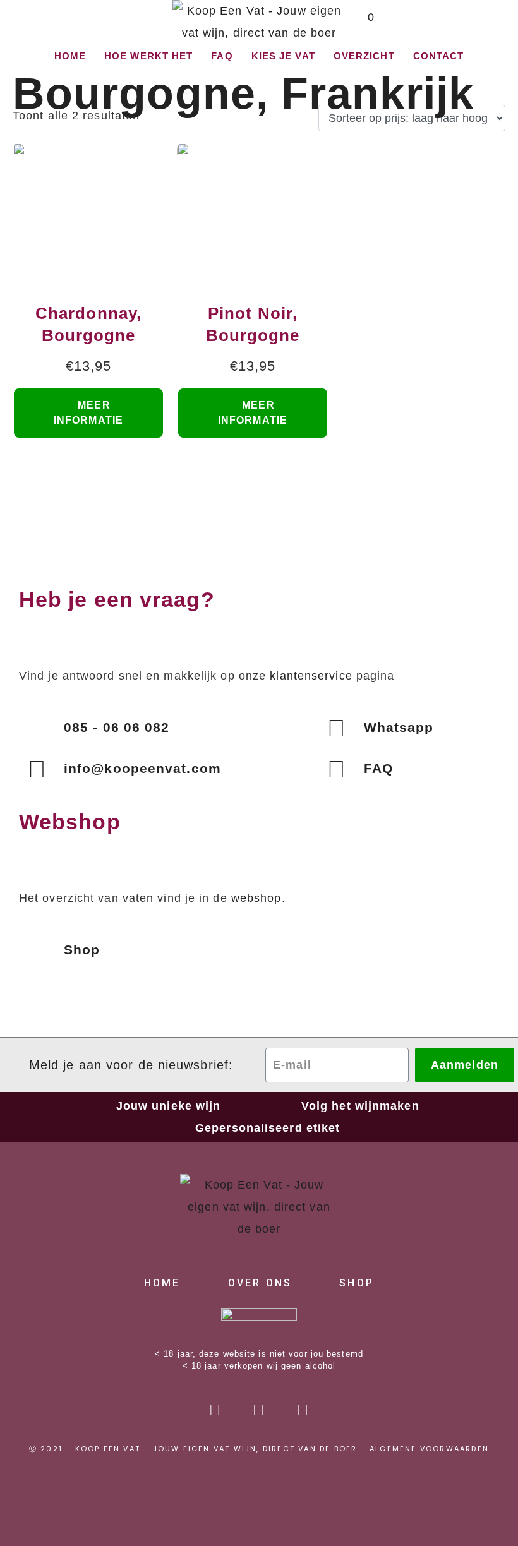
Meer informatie (88, 413)
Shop (82, 949)
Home (70, 56)
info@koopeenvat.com (142, 768)
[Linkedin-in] (302, 1410)
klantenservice (311, 675)
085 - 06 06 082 (117, 727)
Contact (438, 56)
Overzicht (364, 56)
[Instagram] (259, 1410)
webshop (256, 898)
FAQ (221, 56)
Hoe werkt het (148, 56)
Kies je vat (283, 56)
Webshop (70, 822)
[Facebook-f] (215, 1410)
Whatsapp (399, 727)
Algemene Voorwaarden (429, 1449)
